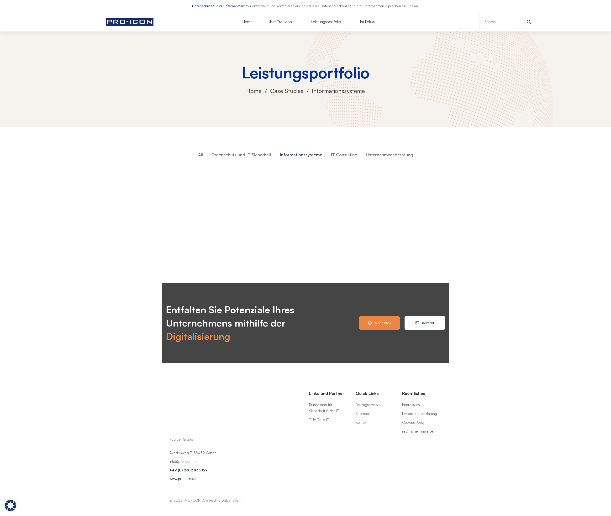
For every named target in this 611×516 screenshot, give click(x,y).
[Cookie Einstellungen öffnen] (10, 510)
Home (254, 90)
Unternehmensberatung (389, 154)
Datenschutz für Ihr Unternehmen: (218, 6)
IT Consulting (344, 154)
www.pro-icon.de (182, 478)
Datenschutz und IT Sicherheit (241, 154)
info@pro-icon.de (183, 461)
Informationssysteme (301, 154)
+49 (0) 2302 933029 (188, 470)
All (200, 154)
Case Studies (286, 90)
